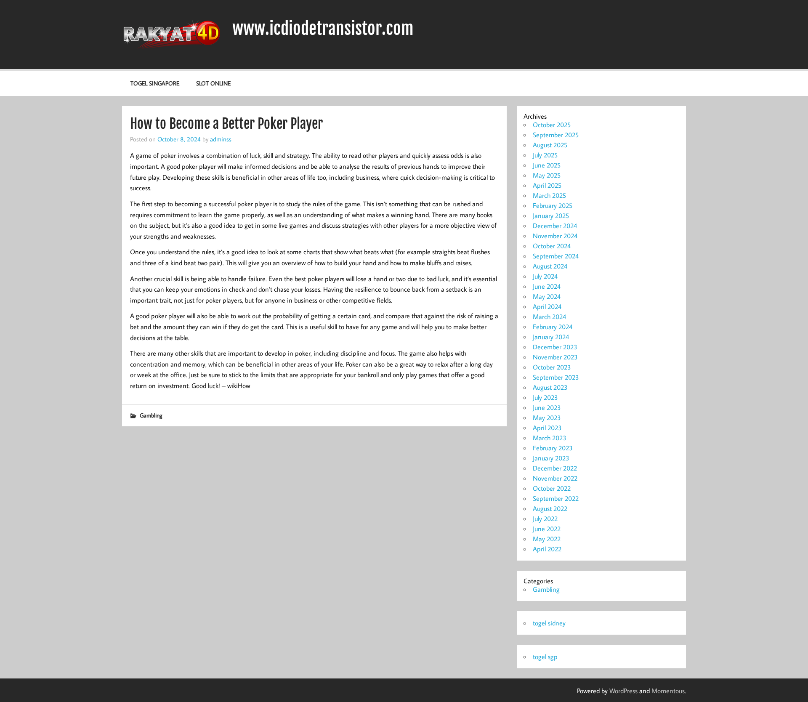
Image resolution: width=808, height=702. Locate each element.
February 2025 (552, 205)
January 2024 (551, 336)
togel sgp (545, 656)
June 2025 (547, 165)
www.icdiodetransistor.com (323, 28)
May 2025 (547, 175)
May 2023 (547, 417)
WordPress (623, 690)
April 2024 (547, 306)
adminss (220, 139)
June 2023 (547, 407)
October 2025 (552, 124)
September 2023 (556, 377)
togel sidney (549, 623)
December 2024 (555, 225)
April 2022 (547, 549)
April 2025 (547, 185)
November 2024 (555, 235)
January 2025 (551, 215)
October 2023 (552, 367)
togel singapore (154, 83)
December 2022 (555, 468)
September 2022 (556, 498)
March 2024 (549, 316)
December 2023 (555, 347)
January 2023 (551, 458)
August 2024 (550, 266)
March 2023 (549, 437)
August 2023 (550, 387)
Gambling (151, 415)
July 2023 (545, 397)
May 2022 (547, 538)
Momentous (668, 690)
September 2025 (556, 134)
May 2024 (547, 296)
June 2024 (547, 286)
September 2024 (556, 256)
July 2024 (545, 276)
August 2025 (550, 145)
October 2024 (552, 246)
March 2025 (549, 195)
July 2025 (545, 155)
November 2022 (555, 478)
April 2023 (547, 427)
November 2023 (555, 357)
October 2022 (552, 488)
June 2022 (547, 528)
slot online (213, 83)
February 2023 (553, 448)
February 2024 (552, 326)
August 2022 (550, 508)
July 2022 (545, 518)
